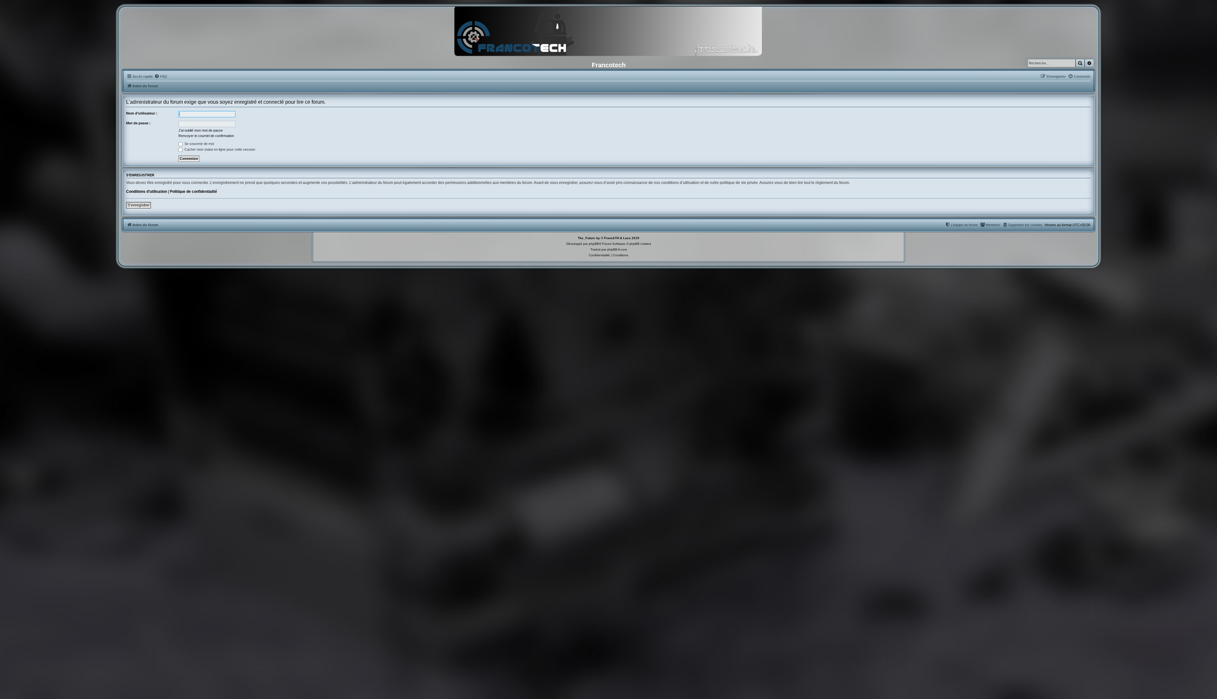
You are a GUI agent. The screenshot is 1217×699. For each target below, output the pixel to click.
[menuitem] (160, 76)
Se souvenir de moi (199, 144)
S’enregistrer (138, 205)
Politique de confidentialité (193, 191)
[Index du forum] (608, 33)
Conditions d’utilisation (146, 191)
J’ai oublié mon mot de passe (200, 130)
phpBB (594, 243)
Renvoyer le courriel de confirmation (206, 136)
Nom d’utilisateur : (141, 113)
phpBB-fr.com (617, 249)
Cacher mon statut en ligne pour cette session (219, 149)
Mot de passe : (138, 123)
